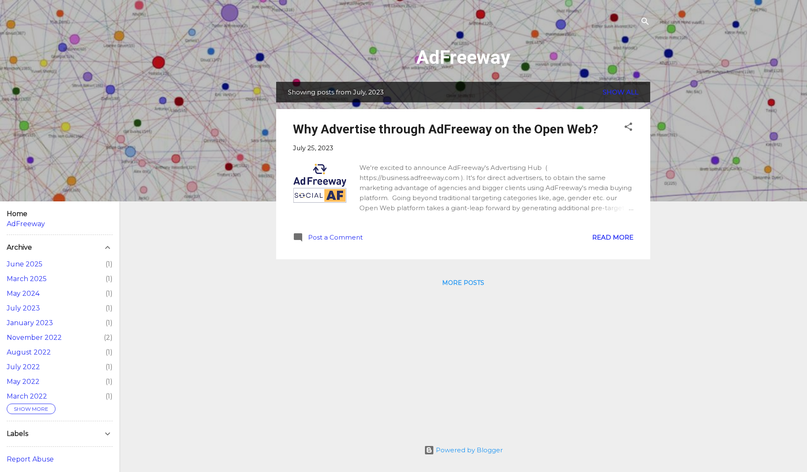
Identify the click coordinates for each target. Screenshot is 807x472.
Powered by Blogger (468, 450)
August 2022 (29, 352)
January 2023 (30, 323)
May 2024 (23, 293)
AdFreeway (463, 57)
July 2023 (23, 308)
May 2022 (23, 382)
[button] (628, 128)
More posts (463, 283)
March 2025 (27, 279)
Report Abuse (30, 459)
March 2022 (27, 396)
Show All (620, 92)
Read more (612, 237)
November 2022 (34, 338)
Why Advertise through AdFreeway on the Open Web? (445, 129)
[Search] (645, 23)
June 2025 (24, 264)
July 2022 (23, 367)
